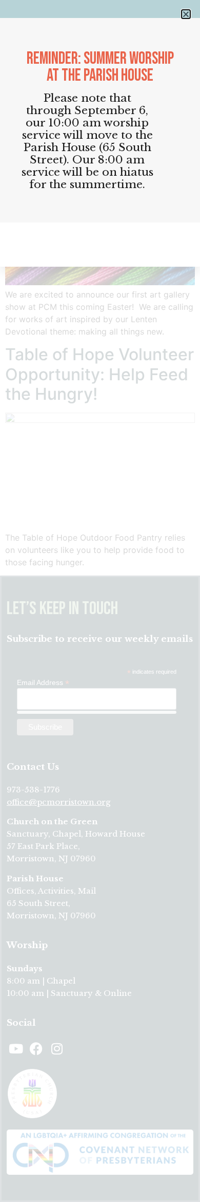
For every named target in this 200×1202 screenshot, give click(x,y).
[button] (186, 14)
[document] (100, 601)
